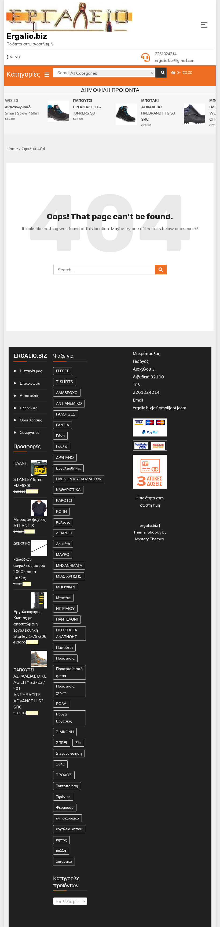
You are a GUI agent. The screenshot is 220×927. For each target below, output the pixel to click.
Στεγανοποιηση (69, 753)
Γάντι (60, 435)
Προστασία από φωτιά (69, 672)
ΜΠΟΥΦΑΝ (65, 587)
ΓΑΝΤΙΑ (62, 425)
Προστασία (65, 658)
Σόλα (60, 764)
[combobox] (70, 901)
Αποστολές (29, 395)
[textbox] (70, 901)
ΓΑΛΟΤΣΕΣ (65, 414)
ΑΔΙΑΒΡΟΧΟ (67, 392)
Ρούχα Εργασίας (64, 717)
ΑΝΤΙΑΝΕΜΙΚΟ (69, 403)
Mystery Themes (149, 538)
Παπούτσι (64, 647)
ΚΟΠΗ (61, 511)
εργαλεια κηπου (69, 828)
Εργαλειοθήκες (68, 468)
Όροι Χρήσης (31, 420)
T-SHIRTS (64, 381)
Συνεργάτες (29, 432)
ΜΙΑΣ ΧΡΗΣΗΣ (68, 576)
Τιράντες (63, 796)
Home (12, 148)
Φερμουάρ (65, 807)
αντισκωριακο (67, 818)
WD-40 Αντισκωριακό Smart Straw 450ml (20, 107)
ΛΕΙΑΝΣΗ (64, 533)
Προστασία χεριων (65, 689)
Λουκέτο (63, 543)
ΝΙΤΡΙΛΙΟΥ (65, 608)
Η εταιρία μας (31, 370)
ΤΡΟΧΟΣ (64, 774)
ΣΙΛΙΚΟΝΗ (65, 731)
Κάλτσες (63, 522)
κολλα (61, 850)
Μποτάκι (63, 597)
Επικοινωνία (30, 383)
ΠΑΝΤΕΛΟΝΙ (67, 619)
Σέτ (78, 742)
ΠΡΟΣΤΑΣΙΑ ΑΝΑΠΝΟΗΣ (66, 633)
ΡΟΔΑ (61, 703)
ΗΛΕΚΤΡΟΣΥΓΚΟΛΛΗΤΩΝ (78, 479)
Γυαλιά (61, 446)
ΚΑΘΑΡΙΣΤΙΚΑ (68, 489)
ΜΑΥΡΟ (62, 554)
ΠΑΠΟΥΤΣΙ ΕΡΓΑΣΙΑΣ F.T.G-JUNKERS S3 (85, 107)
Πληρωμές (28, 408)
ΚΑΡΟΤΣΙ (64, 500)
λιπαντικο (64, 861)
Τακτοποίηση (67, 785)
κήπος (61, 839)
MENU (15, 57)
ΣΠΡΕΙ (61, 742)
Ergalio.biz (26, 36)
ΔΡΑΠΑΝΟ (65, 457)
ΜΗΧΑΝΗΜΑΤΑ (69, 565)
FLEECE (62, 370)
